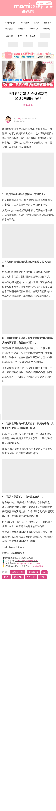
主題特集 (9, 36)
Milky (19, 118)
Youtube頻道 (37, 566)
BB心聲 (31, 577)
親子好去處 (34, 28)
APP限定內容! (10, 22)
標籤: (5, 572)
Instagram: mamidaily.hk (29, 563)
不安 (42, 577)
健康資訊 (9, 28)
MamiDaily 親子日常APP (26, 560)
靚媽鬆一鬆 (17, 572)
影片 (20, 36)
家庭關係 (21, 28)
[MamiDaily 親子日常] (28, 8)
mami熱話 (25, 22)
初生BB (18, 577)
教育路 (36, 22)
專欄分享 (47, 28)
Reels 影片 (30, 36)
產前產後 (47, 22)
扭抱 (6, 577)
